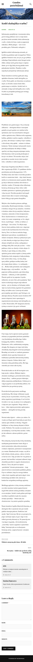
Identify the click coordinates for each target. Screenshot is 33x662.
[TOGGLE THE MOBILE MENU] (3, 4)
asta (4, 566)
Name (3, 622)
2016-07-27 (8, 574)
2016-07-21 (11, 29)
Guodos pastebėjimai (16, 4)
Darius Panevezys (9, 581)
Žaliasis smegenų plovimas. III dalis (14, 542)
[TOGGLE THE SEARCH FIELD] (30, 4)
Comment (5, 603)
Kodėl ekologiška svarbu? (14, 23)
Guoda (4, 29)
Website (4, 639)
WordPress (20, 658)
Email (4, 631)
